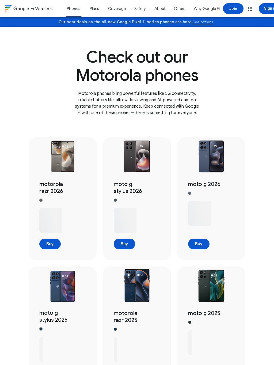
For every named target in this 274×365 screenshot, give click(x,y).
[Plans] (94, 8)
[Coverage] (117, 8)
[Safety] (140, 8)
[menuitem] (73, 8)
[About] (160, 8)
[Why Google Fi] (207, 8)
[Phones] (73, 8)
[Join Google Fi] (233, 8)
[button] (250, 8)
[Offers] (179, 8)
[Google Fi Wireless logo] (28, 9)
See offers (202, 22)
